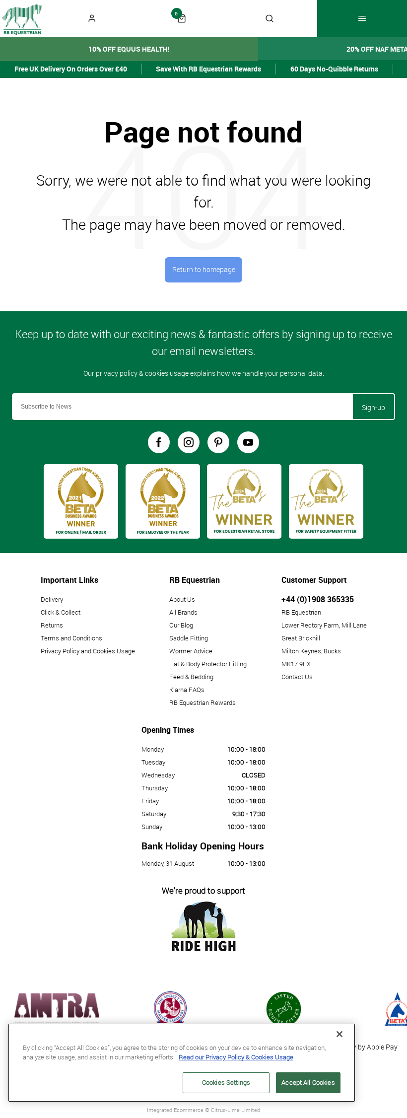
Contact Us (297, 676)
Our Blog (181, 625)
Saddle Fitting (188, 637)
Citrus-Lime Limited (235, 1110)
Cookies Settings (226, 1082)
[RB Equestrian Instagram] (189, 442)
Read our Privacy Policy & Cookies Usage (236, 1056)
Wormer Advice (190, 650)
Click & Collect (60, 612)
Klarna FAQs (186, 689)
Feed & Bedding (191, 676)
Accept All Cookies (308, 1082)
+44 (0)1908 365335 (317, 599)
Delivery (52, 599)
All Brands (183, 612)
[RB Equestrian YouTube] (248, 442)
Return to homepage (203, 269)
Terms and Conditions (71, 637)
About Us (182, 599)
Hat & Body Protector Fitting (208, 663)
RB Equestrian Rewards (202, 702)
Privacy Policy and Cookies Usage (88, 650)
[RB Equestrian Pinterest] (218, 442)
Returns (52, 625)
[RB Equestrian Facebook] (159, 442)
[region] (181, 1062)
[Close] (339, 1034)
